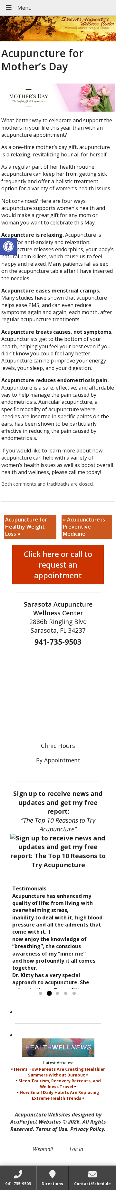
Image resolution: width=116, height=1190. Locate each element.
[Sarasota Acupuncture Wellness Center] (58, 29)
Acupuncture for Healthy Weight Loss (26, 527)
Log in (76, 1149)
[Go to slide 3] (57, 993)
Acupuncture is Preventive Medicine (84, 527)
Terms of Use (51, 1129)
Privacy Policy (87, 1129)
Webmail (43, 1149)
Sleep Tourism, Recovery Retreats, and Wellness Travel (59, 1083)
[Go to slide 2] (49, 993)
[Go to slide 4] (66, 993)
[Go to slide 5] (74, 993)
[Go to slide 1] (40, 993)
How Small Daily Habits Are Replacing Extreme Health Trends (59, 1095)
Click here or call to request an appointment (58, 564)
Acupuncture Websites (43, 1114)
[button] (8, 246)
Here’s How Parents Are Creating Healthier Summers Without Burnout (59, 1072)
